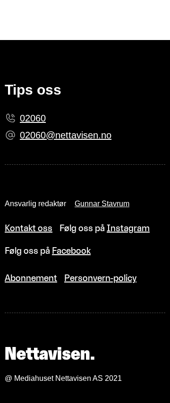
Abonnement (31, 277)
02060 (33, 118)
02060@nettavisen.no (65, 135)
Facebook (71, 250)
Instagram (128, 228)
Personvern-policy (100, 277)
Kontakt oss (28, 228)
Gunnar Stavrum (102, 204)
